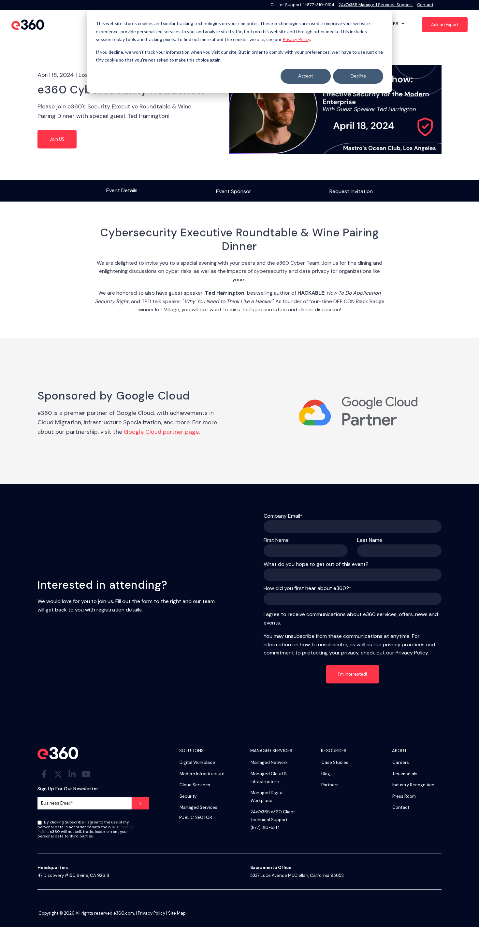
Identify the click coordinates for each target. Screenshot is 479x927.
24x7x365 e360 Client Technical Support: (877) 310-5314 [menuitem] (273, 819)
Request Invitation (351, 191)
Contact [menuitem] (400, 807)
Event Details (122, 190)
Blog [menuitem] (325, 774)
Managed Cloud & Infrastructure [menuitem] (269, 777)
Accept (305, 75)
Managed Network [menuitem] (269, 762)
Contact (425, 4)
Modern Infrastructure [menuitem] (202, 774)
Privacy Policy (296, 39)
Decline (358, 75)
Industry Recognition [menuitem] (413, 785)
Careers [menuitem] (400, 762)
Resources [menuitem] (333, 751)
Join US (57, 139)
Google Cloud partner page (161, 432)
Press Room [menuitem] (404, 796)
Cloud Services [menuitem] (195, 785)
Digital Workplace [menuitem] (197, 762)
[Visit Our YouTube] (86, 773)
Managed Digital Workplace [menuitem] (267, 796)
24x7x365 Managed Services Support (376, 4)
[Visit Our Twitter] (58, 773)
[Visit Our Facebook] (44, 773)
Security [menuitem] (188, 796)
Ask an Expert (444, 24)
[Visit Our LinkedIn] (72, 773)
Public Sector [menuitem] (195, 817)
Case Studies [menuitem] (334, 762)
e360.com (123, 913)
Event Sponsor (233, 191)
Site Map (177, 913)
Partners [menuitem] (330, 785)
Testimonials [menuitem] (404, 774)
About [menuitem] (399, 751)
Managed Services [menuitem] (198, 807)
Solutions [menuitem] (191, 751)
